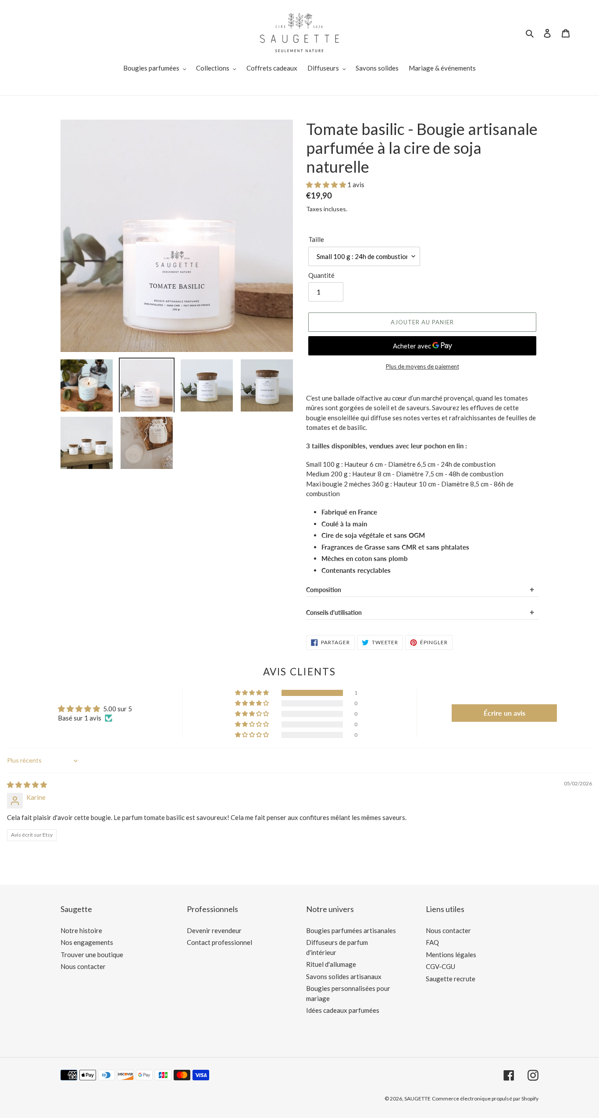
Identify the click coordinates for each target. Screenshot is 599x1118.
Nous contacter (83, 966)
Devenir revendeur (214, 930)
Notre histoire (81, 930)
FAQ (432, 942)
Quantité (321, 275)
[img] (27, 784)
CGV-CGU (440, 966)
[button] (326, 184)
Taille (316, 239)
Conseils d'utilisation (334, 612)
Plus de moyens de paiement (422, 366)
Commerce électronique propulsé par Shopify (485, 1098)
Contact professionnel (219, 942)
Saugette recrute (450, 979)
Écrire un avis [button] (504, 713)
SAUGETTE (417, 1098)
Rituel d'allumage (331, 964)
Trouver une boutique (92, 954)
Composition (323, 589)
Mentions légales (451, 954)
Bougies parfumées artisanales (351, 930)
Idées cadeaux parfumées (342, 1010)
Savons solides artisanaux (344, 976)
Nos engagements (87, 942)
